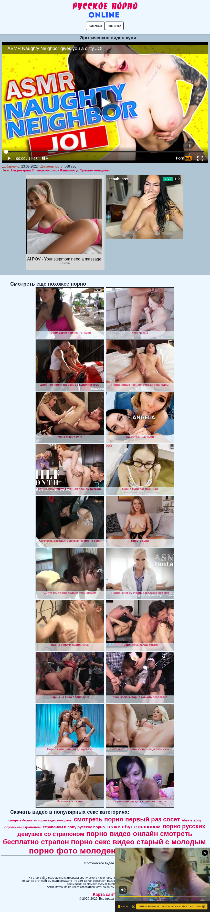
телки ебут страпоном (134, 826)
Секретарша (21, 170)
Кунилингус (69, 170)
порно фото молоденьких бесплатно (104, 850)
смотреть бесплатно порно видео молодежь (40, 820)
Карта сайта (105, 894)
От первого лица (45, 170)
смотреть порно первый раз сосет (127, 819)
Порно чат (114, 25)
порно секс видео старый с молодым (138, 842)
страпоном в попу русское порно (74, 827)
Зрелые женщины (95, 170)
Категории (95, 25)
